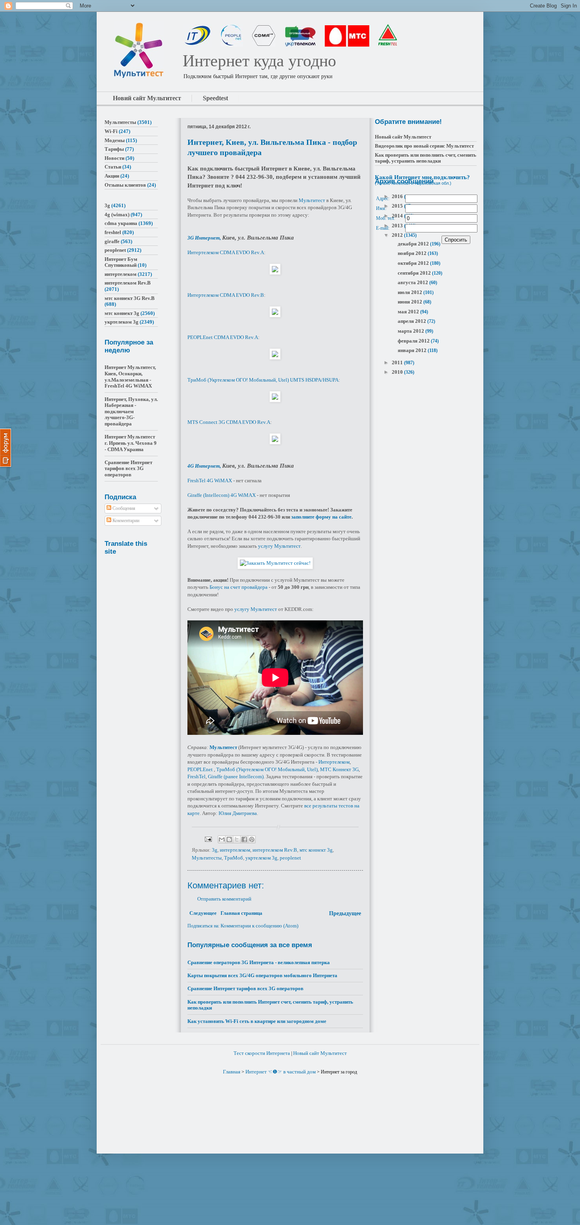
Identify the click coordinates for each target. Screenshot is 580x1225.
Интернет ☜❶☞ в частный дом (280, 1072)
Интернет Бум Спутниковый (121, 262)
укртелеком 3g (261, 858)
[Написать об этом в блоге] (229, 839)
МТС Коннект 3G (339, 769)
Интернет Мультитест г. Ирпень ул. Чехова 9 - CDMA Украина (131, 443)
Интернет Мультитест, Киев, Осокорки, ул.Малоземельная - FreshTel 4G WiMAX (130, 376)
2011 (398, 362)
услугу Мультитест (279, 546)
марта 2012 (411, 331)
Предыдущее (345, 913)
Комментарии (125, 520)
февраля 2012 (414, 341)
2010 (398, 372)
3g (214, 850)
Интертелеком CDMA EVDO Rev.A (225, 252)
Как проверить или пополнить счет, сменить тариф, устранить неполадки (425, 158)
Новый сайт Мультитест (403, 137)
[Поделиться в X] (237, 839)
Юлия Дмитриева (238, 813)
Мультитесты (207, 858)
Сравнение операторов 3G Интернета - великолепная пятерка (258, 962)
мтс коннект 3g (316, 850)
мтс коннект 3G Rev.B (130, 298)
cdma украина (121, 223)
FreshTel (196, 776)
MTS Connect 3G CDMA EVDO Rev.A (228, 422)
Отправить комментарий (224, 899)
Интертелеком (334, 762)
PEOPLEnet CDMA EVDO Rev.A (222, 337)
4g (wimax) (117, 214)
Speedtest (215, 98)
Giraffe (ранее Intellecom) (236, 776)
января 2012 (413, 350)
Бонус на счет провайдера (239, 587)
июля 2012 (410, 292)
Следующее (203, 913)
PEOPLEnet (200, 769)
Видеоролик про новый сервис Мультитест (424, 146)
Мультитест (312, 200)
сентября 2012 (415, 273)
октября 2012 (414, 263)
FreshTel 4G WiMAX (209, 480)
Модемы (115, 140)
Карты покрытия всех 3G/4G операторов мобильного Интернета (262, 975)
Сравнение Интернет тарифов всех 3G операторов (245, 988)
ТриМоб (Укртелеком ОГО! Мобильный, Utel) (267, 769)
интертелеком (235, 850)
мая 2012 (409, 312)
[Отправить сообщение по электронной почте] (207, 839)
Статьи (113, 167)
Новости (114, 158)
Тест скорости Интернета (262, 1053)
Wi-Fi (111, 131)
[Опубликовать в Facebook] (244, 839)
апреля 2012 (412, 321)
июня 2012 (410, 302)
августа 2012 (413, 282)
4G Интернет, (204, 466)
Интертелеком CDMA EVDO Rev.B (225, 295)
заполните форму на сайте (321, 517)
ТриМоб (233, 858)
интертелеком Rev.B (275, 850)
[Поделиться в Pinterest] (252, 839)
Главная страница (241, 913)
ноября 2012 (413, 253)
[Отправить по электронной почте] (222, 839)
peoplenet (290, 858)
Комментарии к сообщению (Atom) (259, 926)
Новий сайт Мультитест (147, 98)
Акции (112, 176)
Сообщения (123, 508)
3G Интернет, (204, 238)
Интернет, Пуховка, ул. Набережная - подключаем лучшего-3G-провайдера (131, 411)
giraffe (112, 241)
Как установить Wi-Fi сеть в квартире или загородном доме (256, 1021)
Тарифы (114, 149)
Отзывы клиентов (125, 185)
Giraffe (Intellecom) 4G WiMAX (221, 495)
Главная (231, 1072)
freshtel (113, 232)
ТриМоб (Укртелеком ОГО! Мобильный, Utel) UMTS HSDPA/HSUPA (263, 380)
